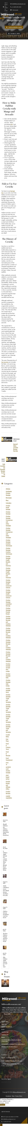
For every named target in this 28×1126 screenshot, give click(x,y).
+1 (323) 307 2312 (16, 7)
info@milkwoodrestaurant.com (18, 4)
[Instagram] (15, 24)
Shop (13, 1096)
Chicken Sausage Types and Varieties (8, 698)
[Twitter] (12, 24)
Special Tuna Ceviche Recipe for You (15, 447)
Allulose (8, 489)
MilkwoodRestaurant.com (19, 1092)
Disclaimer (8, 1096)
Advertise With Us (6, 1027)
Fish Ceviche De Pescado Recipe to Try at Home (2, 470)
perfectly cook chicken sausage (8, 769)
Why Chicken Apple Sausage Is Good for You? (5, 961)
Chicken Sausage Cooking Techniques (9, 543)
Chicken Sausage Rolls (8, 676)
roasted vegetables (9, 797)
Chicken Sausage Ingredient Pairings (9, 603)
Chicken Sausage (8, 513)
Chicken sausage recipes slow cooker (8, 667)
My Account (15, 10)
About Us (4, 1024)
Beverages (9, 498)
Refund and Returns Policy (9, 1047)
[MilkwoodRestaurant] (11, 16)
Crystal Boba (8, 736)
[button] (2, 21)
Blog (20, 27)
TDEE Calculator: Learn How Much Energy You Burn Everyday (6, 890)
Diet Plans (7, 740)
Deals (3, 1037)
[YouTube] (18, 24)
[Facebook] (9, 24)
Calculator (8, 503)
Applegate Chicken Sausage (9, 493)
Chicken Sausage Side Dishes (8, 683)
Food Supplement (9, 759)
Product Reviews (8, 792)
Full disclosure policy (17, 1014)
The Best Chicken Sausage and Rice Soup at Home (5, 937)
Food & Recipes (13, 27)
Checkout (2, 1105)
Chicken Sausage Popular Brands (8, 611)
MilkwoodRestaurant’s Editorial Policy (13, 1044)
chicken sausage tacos (8, 690)
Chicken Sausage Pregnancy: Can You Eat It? (6, 914)
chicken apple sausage (8, 507)
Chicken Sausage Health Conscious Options (8, 583)
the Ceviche (4, 362)
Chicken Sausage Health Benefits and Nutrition (8, 561)
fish (12, 124)
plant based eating (7, 777)
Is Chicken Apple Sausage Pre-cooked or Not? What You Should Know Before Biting (5, 860)
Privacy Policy (18, 1096)
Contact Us (4, 1034)
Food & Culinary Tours (8, 746)
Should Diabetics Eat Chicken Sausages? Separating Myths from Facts (6, 829)
